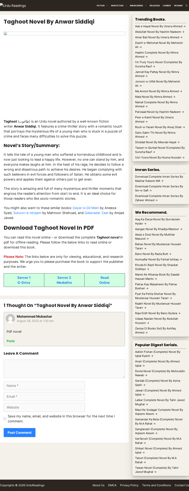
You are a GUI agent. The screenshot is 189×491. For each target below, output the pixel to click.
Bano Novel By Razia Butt (153, 254)
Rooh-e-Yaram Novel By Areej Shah (160, 127)
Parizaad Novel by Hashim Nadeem (159, 112)
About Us (98, 485)
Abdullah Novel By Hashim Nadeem (159, 31)
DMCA (112, 485)
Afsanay (178, 5)
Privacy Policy (129, 485)
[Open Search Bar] (186, 5)
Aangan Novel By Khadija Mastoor (158, 229)
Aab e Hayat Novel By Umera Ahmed (160, 26)
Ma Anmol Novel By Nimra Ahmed (158, 91)
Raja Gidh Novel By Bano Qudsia (158, 313)
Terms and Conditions (156, 485)
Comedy (167, 5)
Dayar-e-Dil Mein (86, 208)
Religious (155, 5)
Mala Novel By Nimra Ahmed (155, 96)
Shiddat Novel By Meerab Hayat (157, 142)
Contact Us (182, 485)
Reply (11, 341)
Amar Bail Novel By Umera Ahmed (159, 37)
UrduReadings (35, 485)
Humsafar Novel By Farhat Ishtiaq (158, 259)
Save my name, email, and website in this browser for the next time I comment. (61, 418)
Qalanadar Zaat (97, 213)
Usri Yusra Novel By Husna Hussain (160, 157)
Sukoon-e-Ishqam (27, 213)
